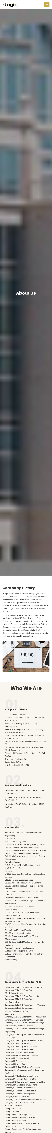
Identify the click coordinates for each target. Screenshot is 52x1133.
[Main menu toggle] (46, 4)
